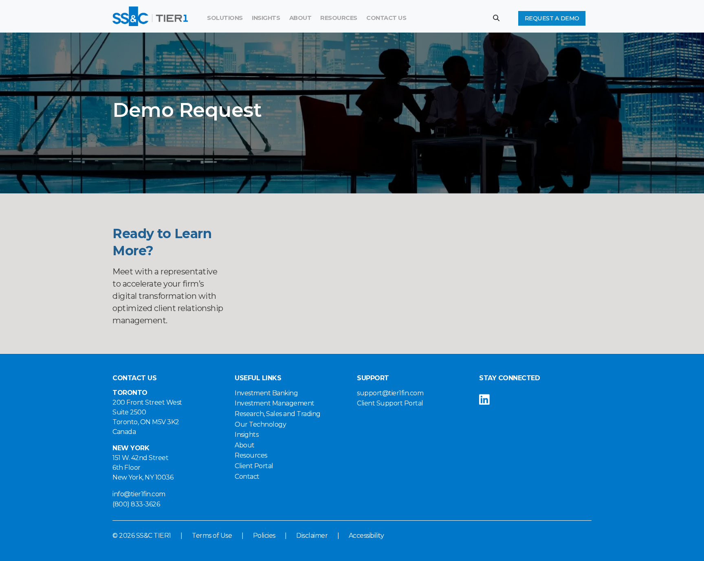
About (245, 445)
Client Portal (254, 466)
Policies (264, 535)
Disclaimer (312, 535)
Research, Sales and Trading (278, 414)
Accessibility (366, 535)
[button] (499, 18)
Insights (246, 434)
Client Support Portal (390, 403)
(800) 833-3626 (136, 504)
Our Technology (260, 424)
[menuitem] (339, 18)
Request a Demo (552, 18)
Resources (338, 18)
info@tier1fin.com (138, 494)
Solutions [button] (225, 18)
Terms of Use (212, 535)
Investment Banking (266, 393)
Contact (247, 476)
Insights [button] (266, 18)
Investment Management (275, 403)
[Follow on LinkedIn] (491, 400)
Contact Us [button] (386, 18)
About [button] (300, 18)
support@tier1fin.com (390, 393)
